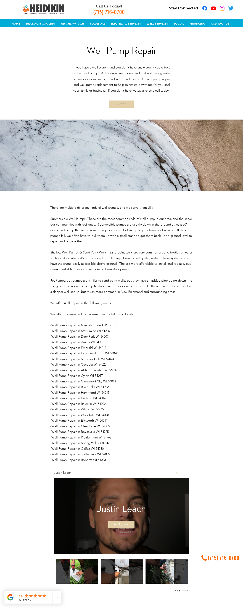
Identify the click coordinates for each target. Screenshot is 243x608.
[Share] (177, 473)
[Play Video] (77, 571)
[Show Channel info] (185, 473)
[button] (121, 104)
